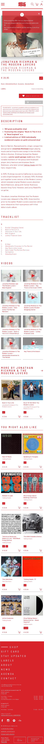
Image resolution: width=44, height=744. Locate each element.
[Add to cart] (19, 416)
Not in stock (36, 102)
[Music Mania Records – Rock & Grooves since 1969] (22, 4)
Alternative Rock (11, 83)
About (6, 664)
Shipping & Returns (7, 734)
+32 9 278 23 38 (6, 686)
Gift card (10, 651)
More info (4, 742)
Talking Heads (29, 165)
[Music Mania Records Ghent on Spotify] (14, 720)
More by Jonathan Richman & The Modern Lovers (17, 370)
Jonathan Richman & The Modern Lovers (19, 69)
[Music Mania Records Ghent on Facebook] (2, 720)
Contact (9, 678)
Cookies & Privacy (7, 728)
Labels (7, 660)
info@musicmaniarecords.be (11, 684)
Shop (14, 646)
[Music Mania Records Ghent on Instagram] (8, 720)
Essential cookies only (35, 740)
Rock (3, 83)
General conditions (8, 731)
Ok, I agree (19, 739)
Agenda (7, 673)
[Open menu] (2, 4)
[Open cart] (36, 4)
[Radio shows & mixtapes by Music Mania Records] (20, 720)
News (6, 669)
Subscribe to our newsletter (11, 715)
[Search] (32, 4)
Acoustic (21, 83)
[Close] (39, 13)
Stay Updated (14, 655)
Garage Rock (29, 83)
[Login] (41, 4)
